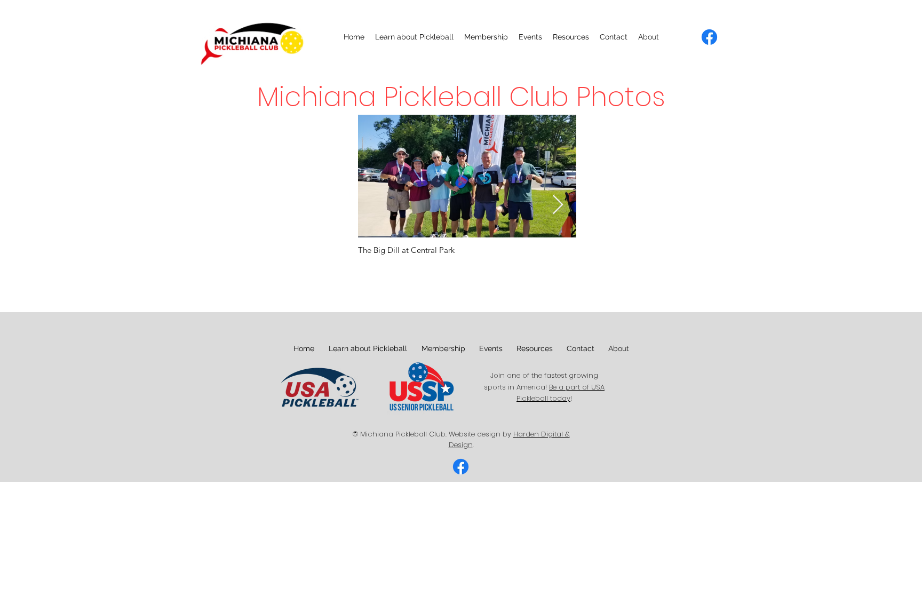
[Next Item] (558, 205)
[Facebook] (709, 37)
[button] (414, 37)
